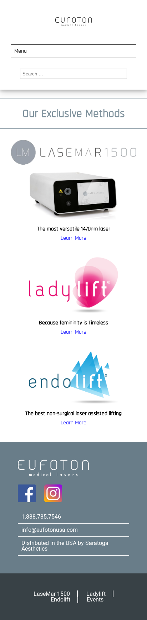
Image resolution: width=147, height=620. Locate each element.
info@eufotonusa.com (49, 529)
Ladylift (96, 593)
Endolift (60, 599)
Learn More (73, 238)
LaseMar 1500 (52, 593)
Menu (20, 51)
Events (95, 599)
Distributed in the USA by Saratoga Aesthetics (64, 546)
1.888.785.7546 (41, 516)
